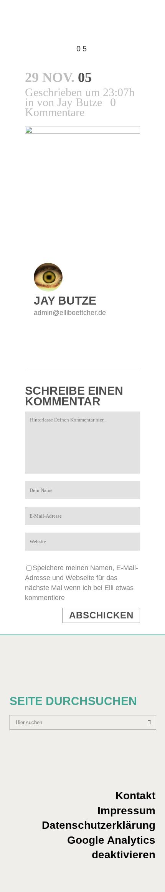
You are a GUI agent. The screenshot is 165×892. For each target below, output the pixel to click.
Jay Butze (79, 102)
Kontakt (135, 796)
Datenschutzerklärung (98, 825)
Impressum (126, 811)
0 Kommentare (70, 107)
